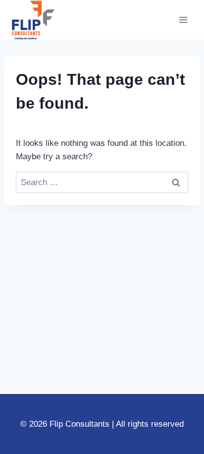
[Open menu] (183, 19)
